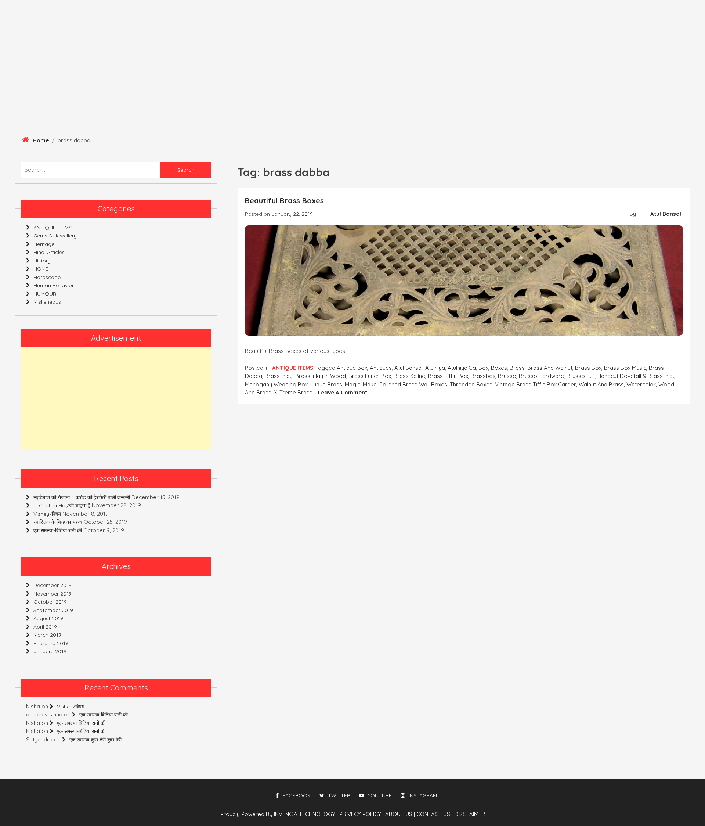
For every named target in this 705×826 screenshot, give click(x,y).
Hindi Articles (348, 100)
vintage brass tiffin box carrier (535, 384)
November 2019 (52, 593)
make (370, 384)
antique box (352, 367)
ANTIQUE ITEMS (111, 100)
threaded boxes (471, 384)
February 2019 (50, 643)
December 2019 (52, 585)
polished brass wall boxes (413, 384)
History (62, 100)
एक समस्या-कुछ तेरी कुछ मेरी (95, 739)
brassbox (483, 375)
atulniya (435, 367)
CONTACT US (434, 814)
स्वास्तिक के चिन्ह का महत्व (57, 522)
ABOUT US (400, 814)
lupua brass (326, 384)
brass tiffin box (448, 375)
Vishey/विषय (47, 514)
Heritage (21, 100)
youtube (380, 795)
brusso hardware (541, 375)
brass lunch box (369, 375)
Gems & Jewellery (242, 100)
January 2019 (49, 651)
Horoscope (403, 100)
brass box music (625, 367)
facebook (296, 795)
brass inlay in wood (320, 375)
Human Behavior (173, 100)
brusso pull (581, 375)
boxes (499, 367)
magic (352, 384)
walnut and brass (601, 384)
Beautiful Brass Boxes (284, 200)
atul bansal (408, 367)
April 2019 (45, 626)
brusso (507, 375)
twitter (339, 795)
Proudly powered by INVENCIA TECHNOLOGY (278, 814)
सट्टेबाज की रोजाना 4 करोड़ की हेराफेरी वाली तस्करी (81, 497)
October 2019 (50, 601)
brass (517, 367)
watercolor (641, 384)
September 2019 (53, 610)
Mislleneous (456, 100)
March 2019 (47, 635)
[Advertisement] (116, 398)
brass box (588, 367)
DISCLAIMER (469, 814)
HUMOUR (299, 100)
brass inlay (279, 375)
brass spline (409, 375)
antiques (381, 367)
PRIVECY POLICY (361, 814)
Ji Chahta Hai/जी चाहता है (61, 505)
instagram (423, 795)
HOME (40, 268)
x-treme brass (293, 392)
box (483, 367)
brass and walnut (549, 367)
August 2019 (48, 618)
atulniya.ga (462, 367)
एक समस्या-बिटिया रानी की (57, 530)
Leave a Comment (342, 392)
